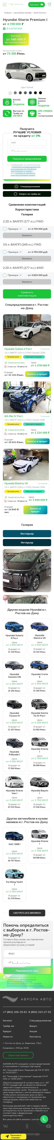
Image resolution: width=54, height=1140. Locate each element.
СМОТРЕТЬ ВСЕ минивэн (27, 913)
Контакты (35, 1036)
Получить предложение (27, 158)
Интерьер (27, 542)
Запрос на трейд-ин (29, 194)
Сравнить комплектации (27, 294)
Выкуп (33, 1026)
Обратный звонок (18, 1055)
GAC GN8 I (14, 844)
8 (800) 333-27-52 (40, 1012)
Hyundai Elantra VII (16, 483)
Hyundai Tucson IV (14, 714)
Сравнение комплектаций (27, 204)
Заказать (27, 235)
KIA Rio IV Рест (13, 416)
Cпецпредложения (40, 1020)
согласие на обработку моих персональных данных (23, 174)
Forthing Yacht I (14, 883)
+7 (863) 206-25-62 (15, 1012)
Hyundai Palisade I (14, 753)
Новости (8, 1036)
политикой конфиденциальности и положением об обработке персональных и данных (25, 169)
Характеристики (27, 209)
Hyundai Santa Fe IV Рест (39, 714)
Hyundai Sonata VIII (14, 675)
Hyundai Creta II (39, 675)
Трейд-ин (8, 1026)
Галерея (27, 214)
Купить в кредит (37, 374)
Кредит (7, 1031)
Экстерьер (27, 533)
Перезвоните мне (27, 970)
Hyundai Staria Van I (14, 792)
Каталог (35, 4)
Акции (33, 1031)
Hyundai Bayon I (39, 792)
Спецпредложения (30, 186)
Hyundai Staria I (39, 750)
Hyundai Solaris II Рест (18, 349)
